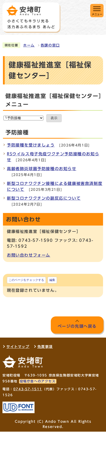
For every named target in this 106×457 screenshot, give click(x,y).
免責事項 (45, 346)
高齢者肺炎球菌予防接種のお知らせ (41, 169)
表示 (54, 118)
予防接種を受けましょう (31, 145)
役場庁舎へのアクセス (38, 381)
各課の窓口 (50, 45)
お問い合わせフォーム (28, 255)
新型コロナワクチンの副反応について (44, 198)
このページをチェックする (26, 280)
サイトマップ (18, 346)
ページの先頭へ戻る (77, 326)
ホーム (29, 45)
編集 (52, 280)
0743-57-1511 (27, 389)
